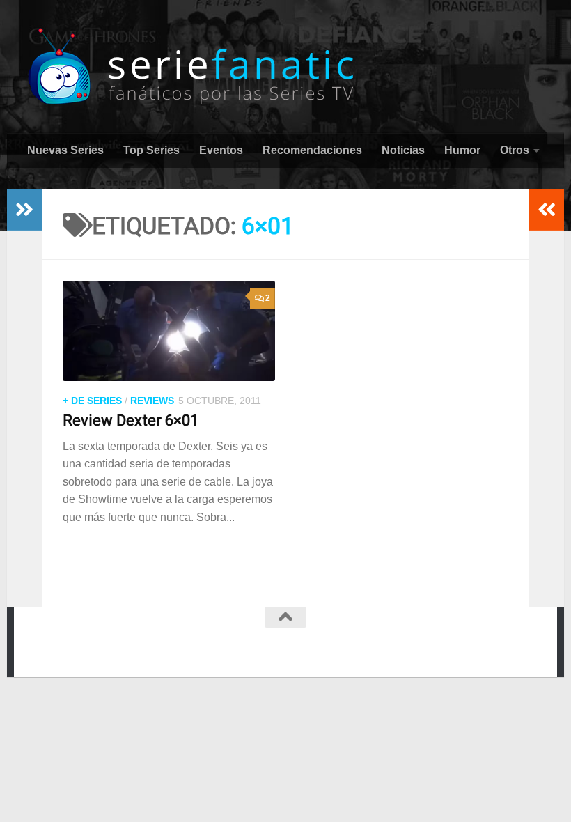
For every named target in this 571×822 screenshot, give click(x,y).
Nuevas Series (65, 150)
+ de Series (92, 400)
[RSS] (267, 644)
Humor (462, 150)
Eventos (221, 150)
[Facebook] (217, 644)
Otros (514, 150)
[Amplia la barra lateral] (24, 210)
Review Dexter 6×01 (130, 420)
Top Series (151, 150)
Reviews (152, 400)
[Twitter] (242, 644)
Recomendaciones (312, 150)
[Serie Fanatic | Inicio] (192, 66)
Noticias (403, 150)
